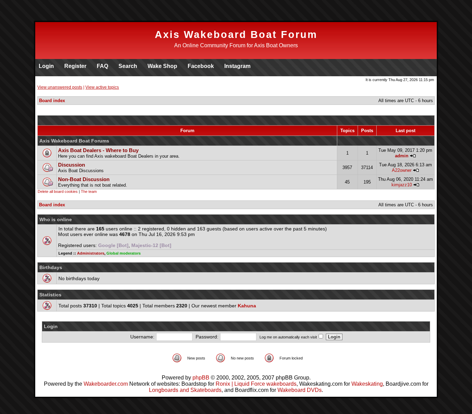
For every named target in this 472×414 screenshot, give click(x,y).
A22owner (402, 170)
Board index (52, 100)
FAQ (102, 66)
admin (401, 155)
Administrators (90, 253)
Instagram (237, 66)
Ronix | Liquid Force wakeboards (256, 384)
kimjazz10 (401, 184)
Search (128, 66)
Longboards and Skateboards (185, 390)
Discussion (71, 165)
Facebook (201, 66)
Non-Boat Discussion (84, 179)
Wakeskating (367, 384)
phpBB (200, 378)
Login (46, 66)
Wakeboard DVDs (299, 390)
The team (89, 191)
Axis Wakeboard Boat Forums (74, 141)
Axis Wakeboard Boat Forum (236, 34)
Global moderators (123, 253)
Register (75, 66)
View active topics (102, 87)
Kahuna (247, 305)
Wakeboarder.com (106, 384)
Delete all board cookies (58, 191)
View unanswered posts (59, 87)
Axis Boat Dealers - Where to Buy (98, 150)
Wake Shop (162, 66)
